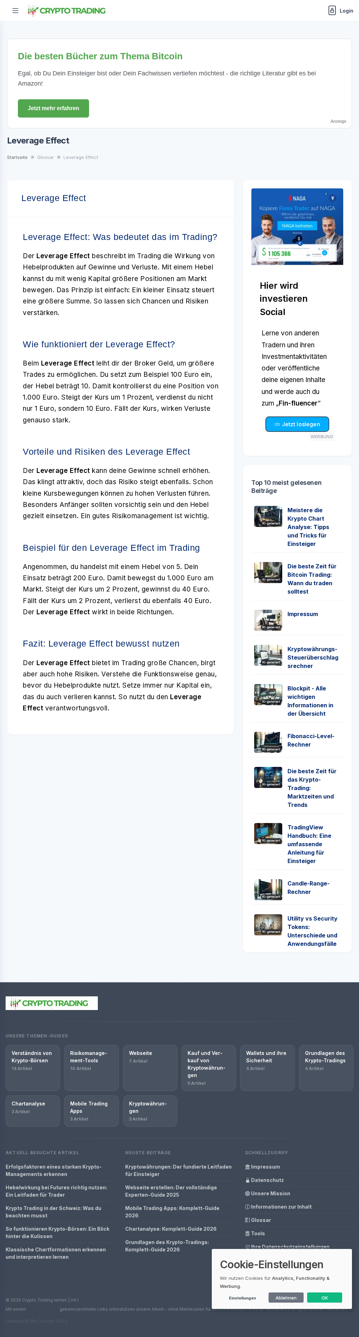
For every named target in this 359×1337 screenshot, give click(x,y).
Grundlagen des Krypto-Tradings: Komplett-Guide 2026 (167, 1245)
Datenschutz (267, 1180)
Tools (257, 1233)
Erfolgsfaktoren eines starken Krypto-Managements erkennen (54, 1170)
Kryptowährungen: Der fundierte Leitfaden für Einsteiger (178, 1170)
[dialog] (282, 1279)
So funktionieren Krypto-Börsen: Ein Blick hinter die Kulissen (57, 1232)
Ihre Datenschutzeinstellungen (290, 1247)
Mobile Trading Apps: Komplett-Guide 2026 (172, 1211)
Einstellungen (242, 1298)
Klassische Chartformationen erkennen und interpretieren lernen (56, 1253)
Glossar (260, 1220)
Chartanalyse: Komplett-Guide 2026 (171, 1229)
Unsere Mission (270, 1193)
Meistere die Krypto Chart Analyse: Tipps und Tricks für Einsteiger (308, 527)
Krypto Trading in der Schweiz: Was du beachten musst (53, 1211)
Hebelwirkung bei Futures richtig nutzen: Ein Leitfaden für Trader (56, 1191)
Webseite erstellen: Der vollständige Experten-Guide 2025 (171, 1191)
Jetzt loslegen (300, 424)
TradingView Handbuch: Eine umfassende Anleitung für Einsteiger (309, 844)
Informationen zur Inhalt (281, 1207)
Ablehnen (286, 1298)
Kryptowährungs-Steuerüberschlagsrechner (312, 657)
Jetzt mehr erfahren (53, 108)
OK (324, 1298)
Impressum (302, 613)
